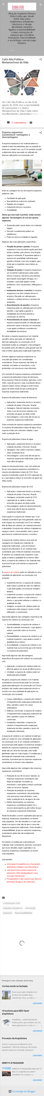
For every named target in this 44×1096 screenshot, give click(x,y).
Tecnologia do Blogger (23, 1091)
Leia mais (37, 1003)
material (7, 913)
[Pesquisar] (40, 5)
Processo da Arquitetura (14, 1038)
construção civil (11, 903)
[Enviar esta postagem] (30, 123)
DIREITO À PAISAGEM (13, 1063)
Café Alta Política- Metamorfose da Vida (15, 61)
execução (30, 908)
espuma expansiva (12, 908)
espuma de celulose (12, 572)
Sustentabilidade (23, 913)
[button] (40, 59)
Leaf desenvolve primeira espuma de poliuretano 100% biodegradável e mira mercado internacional (22, 873)
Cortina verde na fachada (15, 986)
